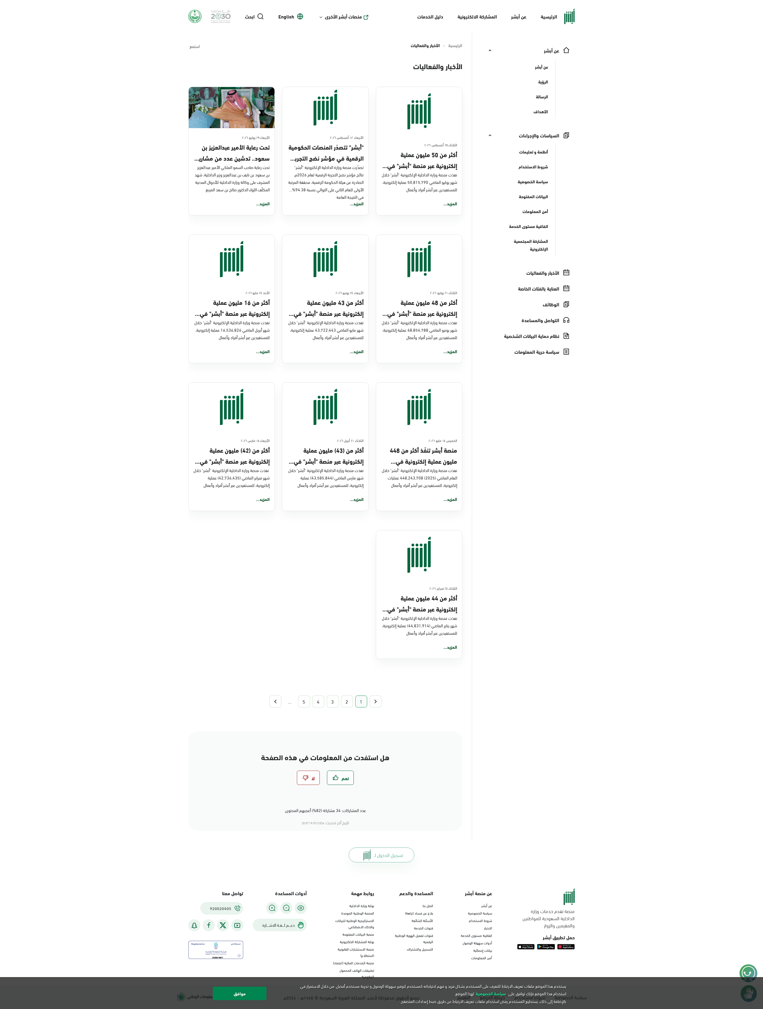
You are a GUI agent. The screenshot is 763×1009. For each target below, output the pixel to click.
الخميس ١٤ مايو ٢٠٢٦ (443, 440)
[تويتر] (223, 925)
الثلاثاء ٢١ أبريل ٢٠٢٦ (350, 440)
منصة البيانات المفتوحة (358, 934)
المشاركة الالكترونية (477, 16)
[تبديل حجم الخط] (286, 908)
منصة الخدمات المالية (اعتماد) (353, 962)
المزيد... (450, 203)
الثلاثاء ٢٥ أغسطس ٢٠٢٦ (440, 144)
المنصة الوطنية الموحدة (357, 912)
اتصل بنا (428, 905)
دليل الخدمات (430, 16)
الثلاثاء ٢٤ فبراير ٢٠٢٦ (443, 588)
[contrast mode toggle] (300, 908)
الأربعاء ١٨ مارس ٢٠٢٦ (255, 440)
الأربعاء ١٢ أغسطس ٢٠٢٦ (347, 137)
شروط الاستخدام (480, 920)
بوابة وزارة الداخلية (361, 905)
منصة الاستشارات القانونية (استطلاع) (356, 952)
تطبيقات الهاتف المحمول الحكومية (356, 973)
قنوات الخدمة (423, 927)
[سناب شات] (194, 925)
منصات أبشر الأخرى (343, 16)
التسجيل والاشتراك (420, 949)
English (286, 16)
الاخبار (488, 927)
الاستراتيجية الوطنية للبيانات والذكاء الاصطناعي (354, 923)
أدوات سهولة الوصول (477, 942)
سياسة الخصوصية (480, 912)
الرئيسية (549, 16)
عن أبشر (518, 16)
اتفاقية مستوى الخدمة (476, 935)
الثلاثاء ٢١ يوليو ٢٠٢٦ (443, 292)
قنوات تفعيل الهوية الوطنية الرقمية (414, 938)
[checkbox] (340, 778)
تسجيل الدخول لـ (388, 854)
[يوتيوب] (237, 925)
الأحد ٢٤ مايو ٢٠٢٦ (258, 292)
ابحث (250, 16)
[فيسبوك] (208, 925)
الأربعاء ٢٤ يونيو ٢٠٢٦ (350, 292)
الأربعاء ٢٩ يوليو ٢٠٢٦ (256, 137)
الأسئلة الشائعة (422, 920)
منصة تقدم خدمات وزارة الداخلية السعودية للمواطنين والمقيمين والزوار (548, 918)
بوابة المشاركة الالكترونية (357, 941)
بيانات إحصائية (482, 950)
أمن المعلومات (481, 957)
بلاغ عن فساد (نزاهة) (419, 912)
